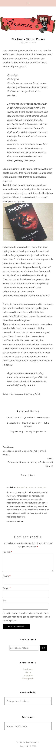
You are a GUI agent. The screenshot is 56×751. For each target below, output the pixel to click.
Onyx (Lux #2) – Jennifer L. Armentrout (28, 417)
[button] (28, 3)
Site (5, 600)
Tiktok (28, 672)
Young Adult (34, 394)
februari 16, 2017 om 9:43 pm (31, 487)
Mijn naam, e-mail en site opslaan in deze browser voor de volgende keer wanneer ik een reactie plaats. (26, 617)
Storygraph (28, 678)
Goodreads (28, 669)
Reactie (7, 551)
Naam (7, 576)
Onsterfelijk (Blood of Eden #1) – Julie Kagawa (28, 424)
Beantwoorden (15, 522)
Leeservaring (21, 394)
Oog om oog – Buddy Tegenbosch (28, 431)
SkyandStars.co (33, 742)
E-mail (7, 588)
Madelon (11, 487)
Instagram (28, 675)
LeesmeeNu (28, 23)
